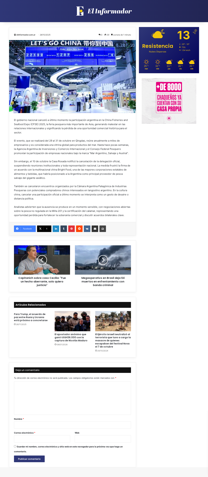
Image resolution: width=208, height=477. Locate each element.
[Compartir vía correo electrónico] (95, 228)
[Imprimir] (102, 228)
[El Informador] (104, 11)
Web (77, 432)
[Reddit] (79, 228)
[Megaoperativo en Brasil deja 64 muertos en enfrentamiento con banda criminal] (103, 260)
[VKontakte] (87, 228)
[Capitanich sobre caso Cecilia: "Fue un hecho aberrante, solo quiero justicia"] (42, 260)
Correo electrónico (24, 432)
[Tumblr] (63, 228)
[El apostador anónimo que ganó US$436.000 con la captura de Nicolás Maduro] (72, 321)
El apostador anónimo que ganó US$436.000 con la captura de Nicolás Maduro (71, 337)
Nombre (19, 419)
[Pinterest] (71, 228)
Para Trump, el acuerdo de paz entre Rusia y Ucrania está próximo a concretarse (31, 317)
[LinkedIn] (56, 228)
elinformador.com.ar (25, 35)
